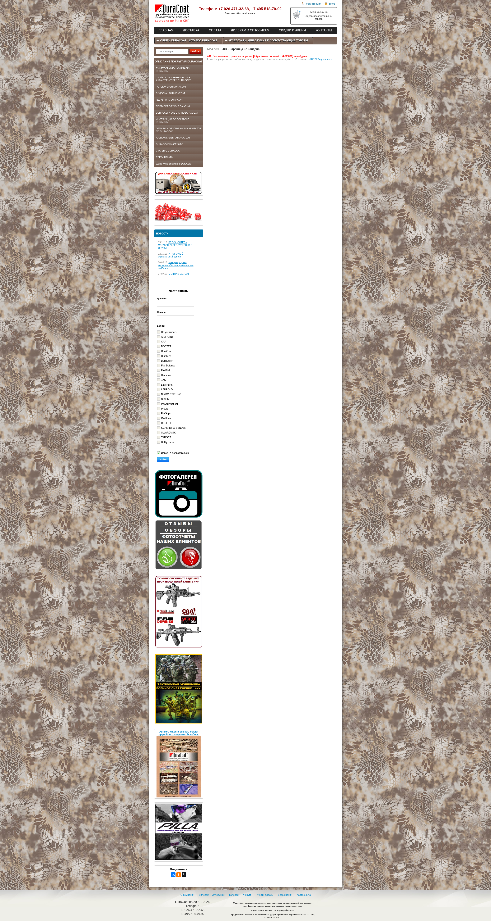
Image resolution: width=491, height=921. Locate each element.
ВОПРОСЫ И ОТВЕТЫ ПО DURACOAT (177, 112)
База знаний (285, 894)
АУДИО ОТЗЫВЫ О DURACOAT (173, 137)
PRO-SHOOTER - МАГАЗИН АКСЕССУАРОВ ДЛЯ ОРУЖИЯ (175, 245)
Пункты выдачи (264, 894)
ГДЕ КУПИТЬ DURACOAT (169, 99)
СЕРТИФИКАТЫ (164, 157)
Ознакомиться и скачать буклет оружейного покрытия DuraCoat (179, 733)
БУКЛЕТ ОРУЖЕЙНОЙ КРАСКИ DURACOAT (173, 69)
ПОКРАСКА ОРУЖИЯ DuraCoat (173, 106)
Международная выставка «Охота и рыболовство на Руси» (176, 265)
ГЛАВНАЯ (213, 48)
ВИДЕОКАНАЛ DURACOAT (170, 93)
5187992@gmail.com (320, 59)
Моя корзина (319, 11)
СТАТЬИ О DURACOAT (168, 150)
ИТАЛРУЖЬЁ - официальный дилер (171, 255)
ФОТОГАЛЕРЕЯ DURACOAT (171, 86)
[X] (184, 874)
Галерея (234, 894)
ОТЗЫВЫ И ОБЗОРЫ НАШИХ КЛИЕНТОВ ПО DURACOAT (178, 130)
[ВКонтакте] (173, 874)
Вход (332, 3)
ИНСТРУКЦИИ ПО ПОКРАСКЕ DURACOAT (172, 120)
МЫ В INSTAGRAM (179, 274)
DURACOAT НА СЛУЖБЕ (169, 144)
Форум (247, 894)
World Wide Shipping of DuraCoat (173, 163)
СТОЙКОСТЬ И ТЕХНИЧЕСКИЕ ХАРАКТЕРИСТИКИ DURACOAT (173, 79)
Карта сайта (304, 894)
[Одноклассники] (178, 874)
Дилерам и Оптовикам (212, 894)
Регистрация (313, 3)
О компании (187, 894)
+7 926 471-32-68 (233, 9)
